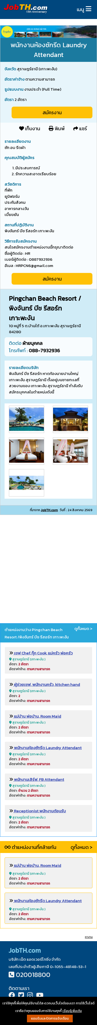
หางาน (89, 937)
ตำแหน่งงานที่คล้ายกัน (33, 847)
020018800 (33, 974)
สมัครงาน (52, 112)
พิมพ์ (59, 128)
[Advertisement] (48, 570)
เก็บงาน (32, 128)
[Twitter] (21, 995)
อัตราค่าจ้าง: (29, 669)
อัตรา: (19, 664)
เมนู (80, 9)
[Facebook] (12, 995)
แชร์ (82, 128)
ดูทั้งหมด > (83, 629)
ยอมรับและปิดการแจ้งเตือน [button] (50, 1018)
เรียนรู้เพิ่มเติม (72, 1010)
